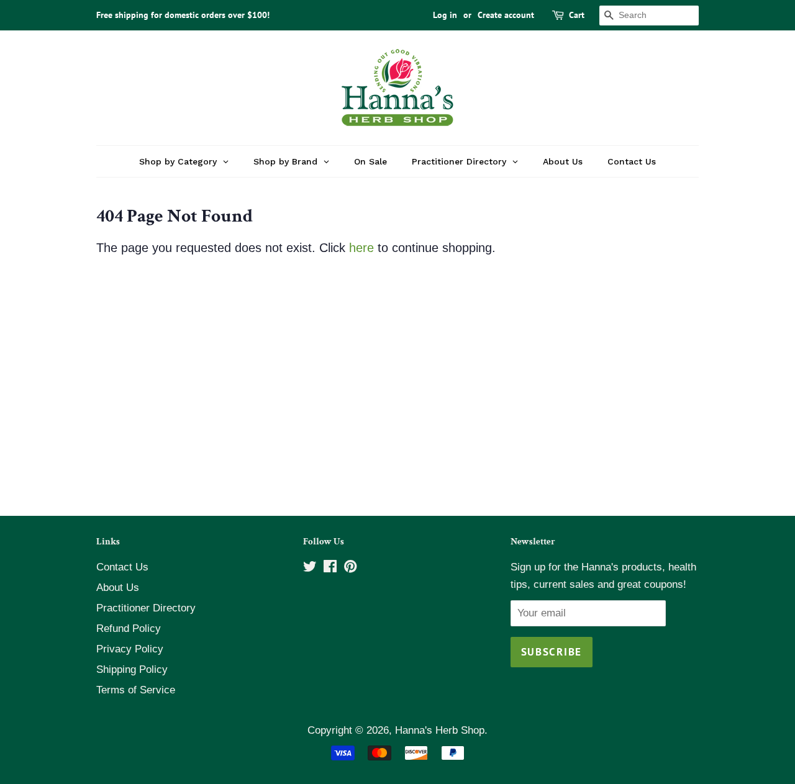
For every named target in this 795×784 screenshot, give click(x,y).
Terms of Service (135, 690)
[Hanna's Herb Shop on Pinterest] (350, 568)
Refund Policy (128, 628)
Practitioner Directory (146, 608)
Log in (445, 14)
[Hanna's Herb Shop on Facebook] (330, 568)
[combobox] (649, 15)
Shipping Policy (132, 669)
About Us (117, 587)
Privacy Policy (129, 649)
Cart (576, 14)
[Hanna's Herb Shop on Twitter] (310, 568)
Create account (506, 14)
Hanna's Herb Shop (439, 730)
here (361, 248)
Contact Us (122, 567)
